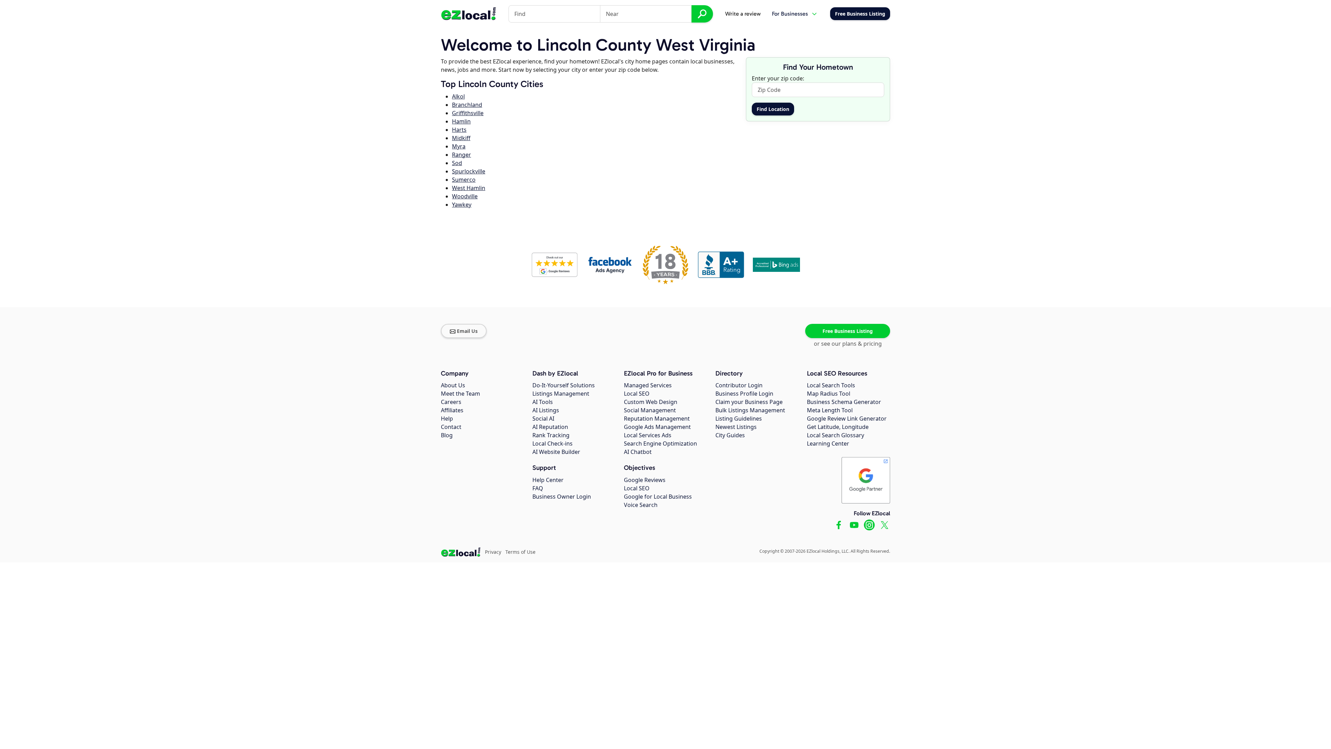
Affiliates (452, 410)
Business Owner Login (561, 496)
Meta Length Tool (830, 410)
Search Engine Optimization (660, 443)
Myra (459, 146)
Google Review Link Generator (847, 418)
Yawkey (461, 204)
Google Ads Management (657, 427)
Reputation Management (657, 418)
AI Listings (545, 410)
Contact (451, 427)
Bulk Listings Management (750, 410)
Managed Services (648, 385)
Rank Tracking (550, 435)
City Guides (730, 435)
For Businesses (790, 13)
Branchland (467, 105)
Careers (451, 402)
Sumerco (464, 179)
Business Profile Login (744, 393)
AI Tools (542, 402)
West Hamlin (468, 188)
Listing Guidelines (738, 418)
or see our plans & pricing (848, 343)
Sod (457, 163)
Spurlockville (468, 171)
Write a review (743, 13)
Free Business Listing (848, 331)
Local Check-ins (552, 443)
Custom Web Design (650, 402)
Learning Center (828, 443)
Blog (447, 435)
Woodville (465, 196)
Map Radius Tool (828, 393)
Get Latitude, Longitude (838, 427)
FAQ (537, 488)
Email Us (467, 331)
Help (447, 418)
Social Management (650, 410)
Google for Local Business (658, 496)
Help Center (548, 480)
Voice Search (641, 505)
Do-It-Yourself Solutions (563, 385)
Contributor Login (739, 385)
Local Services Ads (647, 435)
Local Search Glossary (835, 435)
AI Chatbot (638, 452)
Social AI (543, 418)
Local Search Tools (831, 385)
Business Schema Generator (844, 402)
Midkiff (461, 138)
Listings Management (560, 393)
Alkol (458, 96)
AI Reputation (550, 427)
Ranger (461, 154)
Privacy (493, 552)
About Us (453, 385)
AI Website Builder (556, 452)
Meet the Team (460, 393)
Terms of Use (520, 552)
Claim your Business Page (749, 402)
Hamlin (461, 121)
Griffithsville (468, 113)
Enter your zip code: (778, 78)
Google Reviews (645, 480)
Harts (459, 130)
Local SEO (637, 393)
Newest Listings (736, 427)
